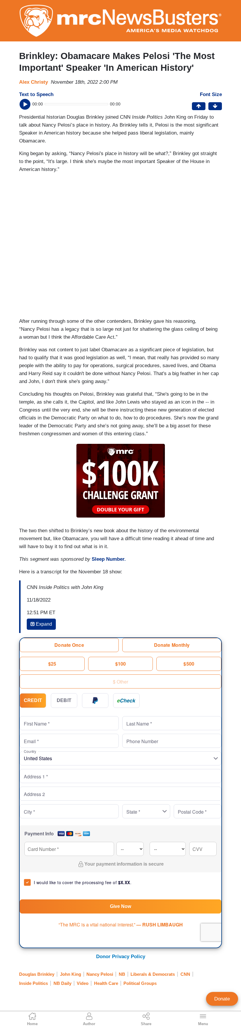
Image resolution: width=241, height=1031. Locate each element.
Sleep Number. (109, 559)
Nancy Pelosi (99, 974)
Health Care (106, 983)
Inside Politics (33, 983)
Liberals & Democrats (152, 974)
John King (70, 974)
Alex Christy (33, 82)
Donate (222, 999)
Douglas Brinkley (36, 974)
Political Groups (140, 983)
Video (82, 983)
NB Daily (62, 983)
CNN (185, 974)
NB (122, 974)
